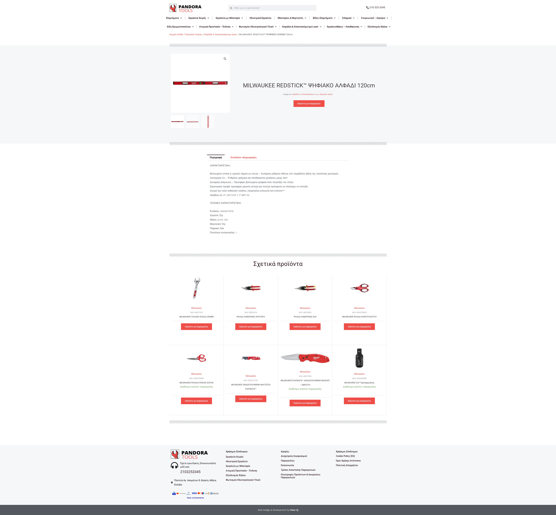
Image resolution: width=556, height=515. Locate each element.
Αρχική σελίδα (176, 34)
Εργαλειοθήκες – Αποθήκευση (343, 26)
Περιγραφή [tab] (216, 157)
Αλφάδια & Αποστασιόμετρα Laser (300, 26)
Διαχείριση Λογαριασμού (294, 456)
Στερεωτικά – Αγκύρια (373, 18)
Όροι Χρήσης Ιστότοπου (348, 460)
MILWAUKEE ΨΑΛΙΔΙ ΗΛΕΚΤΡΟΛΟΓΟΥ (359, 317)
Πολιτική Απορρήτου (347, 465)
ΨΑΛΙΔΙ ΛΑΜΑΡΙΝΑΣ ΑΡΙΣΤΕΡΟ (251, 317)
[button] (225, 58)
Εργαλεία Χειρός (197, 18)
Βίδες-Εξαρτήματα (322, 18)
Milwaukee (196, 308)
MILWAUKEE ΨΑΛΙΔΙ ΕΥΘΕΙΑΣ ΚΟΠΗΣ (197, 382)
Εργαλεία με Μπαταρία (228, 18)
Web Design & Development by (277, 510)
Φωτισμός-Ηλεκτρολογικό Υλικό (256, 26)
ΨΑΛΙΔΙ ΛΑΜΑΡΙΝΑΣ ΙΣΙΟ (305, 317)
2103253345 (190, 472)
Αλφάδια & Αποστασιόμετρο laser (220, 34)
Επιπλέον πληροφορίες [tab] (244, 157)
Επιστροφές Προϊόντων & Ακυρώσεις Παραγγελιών (300, 476)
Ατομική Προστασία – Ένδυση (214, 26)
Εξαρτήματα (172, 18)
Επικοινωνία (287, 465)
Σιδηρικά (346, 18)
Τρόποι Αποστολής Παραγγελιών (298, 470)
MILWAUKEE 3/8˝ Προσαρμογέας (359, 382)
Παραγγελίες (288, 460)
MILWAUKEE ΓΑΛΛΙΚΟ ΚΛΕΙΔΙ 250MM (196, 317)
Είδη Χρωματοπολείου (179, 26)
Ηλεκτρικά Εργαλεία (260, 18)
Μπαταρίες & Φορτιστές (290, 18)
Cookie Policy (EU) (345, 456)
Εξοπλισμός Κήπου (377, 26)
